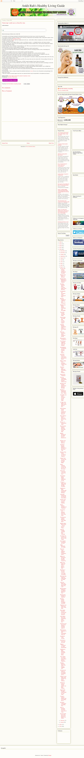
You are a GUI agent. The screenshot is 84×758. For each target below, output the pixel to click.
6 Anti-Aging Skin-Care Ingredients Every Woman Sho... (63, 619)
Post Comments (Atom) (30, 146)
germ (14, 39)
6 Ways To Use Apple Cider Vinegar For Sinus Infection (63, 678)
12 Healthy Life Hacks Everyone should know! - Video (63, 397)
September (62, 256)
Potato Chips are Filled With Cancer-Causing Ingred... (62, 320)
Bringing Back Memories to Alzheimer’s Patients (63, 280)
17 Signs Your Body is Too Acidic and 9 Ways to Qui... (63, 404)
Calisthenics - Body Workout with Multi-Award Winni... (63, 652)
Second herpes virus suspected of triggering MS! (63, 201)
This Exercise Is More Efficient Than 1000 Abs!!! (63, 519)
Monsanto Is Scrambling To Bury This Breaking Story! (63, 184)
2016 (60, 249)
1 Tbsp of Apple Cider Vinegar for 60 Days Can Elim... (63, 484)
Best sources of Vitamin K (63, 339)
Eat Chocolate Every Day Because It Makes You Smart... (63, 716)
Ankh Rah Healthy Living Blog (66, 88)
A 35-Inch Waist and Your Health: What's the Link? (63, 584)
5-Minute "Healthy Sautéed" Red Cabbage (62, 532)
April (61, 265)
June (61, 261)
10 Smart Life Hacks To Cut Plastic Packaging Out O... (63, 672)
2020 (60, 242)
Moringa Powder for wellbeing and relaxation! (63, 301)
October (62, 254)
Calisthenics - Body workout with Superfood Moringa (63, 490)
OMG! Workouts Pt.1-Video (62, 546)
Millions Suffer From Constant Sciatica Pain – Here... (63, 363)
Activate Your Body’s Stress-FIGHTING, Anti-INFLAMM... (63, 307)
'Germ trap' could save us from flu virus (63, 472)
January (62, 722)
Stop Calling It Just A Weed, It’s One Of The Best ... (63, 418)
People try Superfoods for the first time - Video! (63, 391)
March (61, 267)
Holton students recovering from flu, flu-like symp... (63, 466)
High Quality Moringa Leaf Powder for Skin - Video (63, 692)
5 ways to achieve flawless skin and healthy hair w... (63, 698)
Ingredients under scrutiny (62, 637)
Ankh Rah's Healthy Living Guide (43, 5)
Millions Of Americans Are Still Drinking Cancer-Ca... (63, 558)
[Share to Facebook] (28, 84)
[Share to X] (26, 84)
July (61, 259)
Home (28, 143)
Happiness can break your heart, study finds (63, 606)
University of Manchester (12, 77)
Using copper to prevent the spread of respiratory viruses (19, 75)
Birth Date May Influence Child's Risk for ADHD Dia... (63, 578)
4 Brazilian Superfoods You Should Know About (63, 496)
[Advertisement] (28, 131)
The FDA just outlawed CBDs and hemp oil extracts (63, 343)
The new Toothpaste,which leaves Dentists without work (63, 379)
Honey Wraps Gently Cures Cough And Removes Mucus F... (63, 411)
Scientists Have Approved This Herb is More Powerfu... (63, 370)
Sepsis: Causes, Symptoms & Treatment (63, 506)
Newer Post (5, 143)
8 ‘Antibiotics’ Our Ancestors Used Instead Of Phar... (62, 294)
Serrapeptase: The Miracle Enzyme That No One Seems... (63, 350)
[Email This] (24, 84)
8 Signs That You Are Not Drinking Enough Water (63, 460)
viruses (31, 71)
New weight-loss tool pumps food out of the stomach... (63, 612)
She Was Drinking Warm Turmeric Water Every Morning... (63, 286)
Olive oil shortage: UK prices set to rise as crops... (63, 709)
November (62, 252)
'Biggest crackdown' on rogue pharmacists (63, 646)
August (62, 258)
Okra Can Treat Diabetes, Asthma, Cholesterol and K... (63, 551)
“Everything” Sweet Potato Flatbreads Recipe (63, 478)
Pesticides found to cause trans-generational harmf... (63, 357)
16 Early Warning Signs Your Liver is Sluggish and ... (63, 665)
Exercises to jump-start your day (62, 641)
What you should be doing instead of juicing (62, 334)
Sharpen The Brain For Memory (63, 276)
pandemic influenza (17, 38)
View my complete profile (63, 90)
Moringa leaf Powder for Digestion (63, 596)
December (62, 250)
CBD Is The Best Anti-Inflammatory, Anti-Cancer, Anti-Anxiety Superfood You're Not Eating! (63, 211)
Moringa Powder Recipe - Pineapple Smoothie (62, 601)
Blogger (49, 755)
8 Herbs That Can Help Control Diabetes (63, 501)
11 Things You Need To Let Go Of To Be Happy (63, 537)
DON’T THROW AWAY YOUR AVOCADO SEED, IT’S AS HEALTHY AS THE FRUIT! (63, 191)
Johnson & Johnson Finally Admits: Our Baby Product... (63, 685)
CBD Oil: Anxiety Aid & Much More (62, 154)
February (62, 720)
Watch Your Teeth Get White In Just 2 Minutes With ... (62, 565)
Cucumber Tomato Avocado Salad (62, 314)
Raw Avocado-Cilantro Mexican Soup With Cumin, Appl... (63, 428)
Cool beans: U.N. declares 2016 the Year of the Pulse (63, 512)
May (61, 263)
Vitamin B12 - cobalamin (63, 375)
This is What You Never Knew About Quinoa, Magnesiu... (63, 659)
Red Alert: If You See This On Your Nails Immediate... (63, 572)
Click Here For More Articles (10, 80)
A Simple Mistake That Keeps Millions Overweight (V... (63, 327)
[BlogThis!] (25, 84)
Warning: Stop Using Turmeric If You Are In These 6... (63, 454)
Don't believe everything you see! (63, 542)
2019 (60, 243)
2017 (60, 247)
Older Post (51, 143)
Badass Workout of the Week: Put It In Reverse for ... (63, 436)
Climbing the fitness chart (63, 221)
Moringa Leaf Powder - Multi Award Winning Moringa (63, 385)
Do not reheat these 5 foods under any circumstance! (62, 165)
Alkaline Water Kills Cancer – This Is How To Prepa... (63, 525)
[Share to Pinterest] (29, 84)
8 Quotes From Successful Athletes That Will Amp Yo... (63, 626)
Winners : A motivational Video (63, 423)
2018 (60, 245)
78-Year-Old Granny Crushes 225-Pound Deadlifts (63, 270)
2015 (60, 724)
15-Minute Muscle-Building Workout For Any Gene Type (63, 447)
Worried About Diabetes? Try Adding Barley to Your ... (63, 590)
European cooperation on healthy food (63, 704)
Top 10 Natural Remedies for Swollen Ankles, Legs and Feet (63, 134)
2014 (60, 726)
